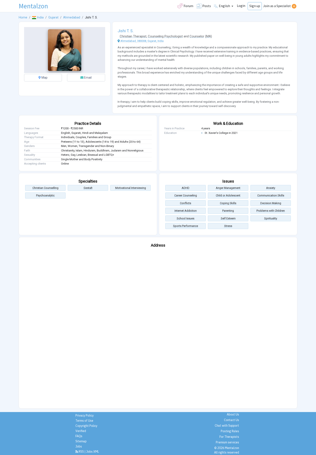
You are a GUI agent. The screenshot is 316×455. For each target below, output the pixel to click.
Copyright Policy (86, 426)
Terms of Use (84, 421)
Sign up (254, 6)
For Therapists (229, 437)
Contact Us (231, 420)
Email (87, 77)
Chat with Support (227, 426)
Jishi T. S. (125, 31)
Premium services (227, 442)
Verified (80, 431)
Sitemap (81, 441)
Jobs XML (92, 451)
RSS (81, 451)
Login (241, 5)
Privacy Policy (84, 415)
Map (44, 77)
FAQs (78, 436)
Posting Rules (230, 431)
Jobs (78, 446)
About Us (233, 414)
